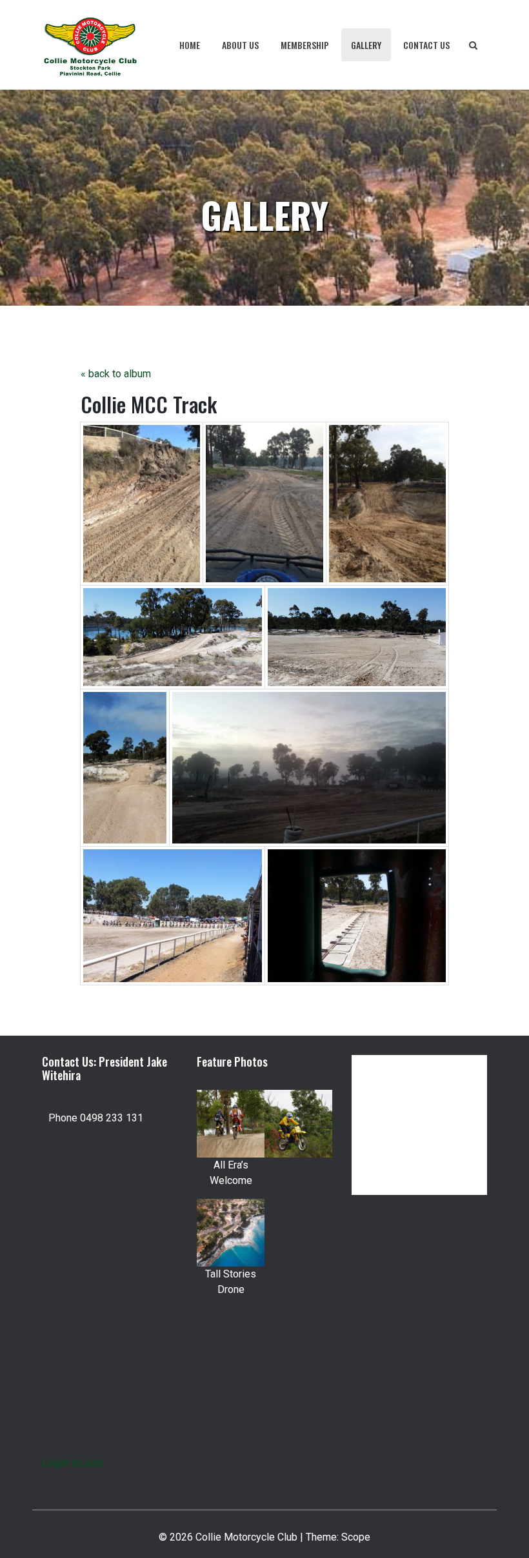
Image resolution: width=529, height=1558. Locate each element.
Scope (355, 1537)
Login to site (72, 1463)
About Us (240, 45)
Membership (305, 45)
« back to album (116, 374)
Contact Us (426, 45)
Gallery (366, 45)
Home (189, 45)
